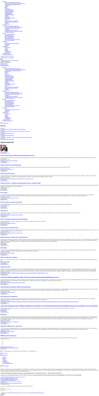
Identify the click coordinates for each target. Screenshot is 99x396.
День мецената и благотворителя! (8, 296)
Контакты (7, 45)
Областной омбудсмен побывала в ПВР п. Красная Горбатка (15, 287)
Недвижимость (8, 52)
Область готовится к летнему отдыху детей (11, 202)
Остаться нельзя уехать (9, 32)
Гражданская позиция (9, 11)
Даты (6, 19)
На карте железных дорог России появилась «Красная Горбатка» (13, 129)
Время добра (3, 314)
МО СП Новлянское (9, 35)
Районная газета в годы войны (11, 30)
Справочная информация (8, 54)
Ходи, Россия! (3, 192)
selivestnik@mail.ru (5, 65)
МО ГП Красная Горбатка (10, 34)
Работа (6, 49)
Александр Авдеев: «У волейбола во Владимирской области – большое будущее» (20, 183)
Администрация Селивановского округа (13, 4)
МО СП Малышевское (9, 37)
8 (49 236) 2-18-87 (3, 64)
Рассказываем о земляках (10, 17)
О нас (6, 42)
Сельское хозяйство (9, 9)
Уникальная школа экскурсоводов (7, 139)
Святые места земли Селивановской (12, 28)
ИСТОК (6, 22)
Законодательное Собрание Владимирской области (15, 3)
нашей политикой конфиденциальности (36, 392)
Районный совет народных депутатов (12, 39)
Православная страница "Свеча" (11, 21)
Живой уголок (8, 51)
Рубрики (4, 1)
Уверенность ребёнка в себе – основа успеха (11, 326)
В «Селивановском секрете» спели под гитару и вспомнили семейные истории (16, 137)
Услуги (6, 48)
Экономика (7, 8)
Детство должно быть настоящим (8, 257)
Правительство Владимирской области (12, 2)
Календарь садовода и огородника (11, 20)
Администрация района (9, 40)
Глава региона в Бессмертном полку (9, 227)
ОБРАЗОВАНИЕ (8, 13)
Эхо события (7, 18)
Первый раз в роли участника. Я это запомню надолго (14, 237)
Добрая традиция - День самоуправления (10, 165)
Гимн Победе (3, 247)
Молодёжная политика (9, 10)
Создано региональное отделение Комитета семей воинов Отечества (17, 155)
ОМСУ (6, 6)
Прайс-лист (7, 44)
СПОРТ (6, 15)
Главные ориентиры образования (6, 135)
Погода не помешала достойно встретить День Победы (14, 219)
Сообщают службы (8, 12)
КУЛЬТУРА (7, 16)
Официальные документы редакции (12, 43)
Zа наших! (7, 29)
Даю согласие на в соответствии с (23, 392)
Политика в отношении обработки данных (8, 377)
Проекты (4, 24)
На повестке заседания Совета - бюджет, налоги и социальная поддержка (14, 131)
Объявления (5, 46)
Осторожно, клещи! (5, 266)
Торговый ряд (7, 47)
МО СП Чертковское (9, 38)
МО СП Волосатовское (9, 36)
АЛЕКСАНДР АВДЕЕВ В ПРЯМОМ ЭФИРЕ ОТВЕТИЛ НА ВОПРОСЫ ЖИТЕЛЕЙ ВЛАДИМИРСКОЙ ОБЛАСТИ (29, 277)
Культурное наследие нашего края (11, 92)
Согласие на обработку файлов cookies (8, 380)
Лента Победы (4, 210)
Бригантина (7, 23)
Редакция (4, 41)
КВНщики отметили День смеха (8, 335)
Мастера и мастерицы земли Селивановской (13, 27)
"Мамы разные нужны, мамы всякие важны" (14, 31)
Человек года (7, 5)
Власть (4, 33)
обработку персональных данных (15, 392)
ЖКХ (6, 7)
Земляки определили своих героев (7, 133)
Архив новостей (6, 53)
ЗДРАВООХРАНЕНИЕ (9, 14)
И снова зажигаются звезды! (7, 173)
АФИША (7, 50)
